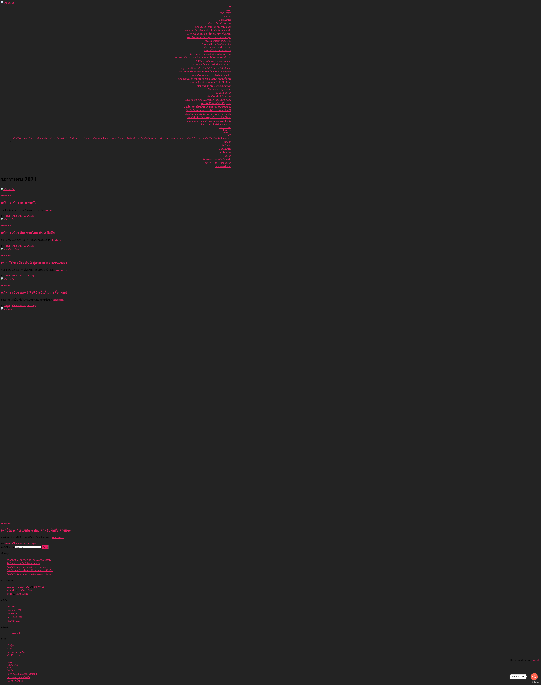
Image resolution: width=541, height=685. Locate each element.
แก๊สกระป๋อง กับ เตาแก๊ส (219, 23)
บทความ (227, 16)
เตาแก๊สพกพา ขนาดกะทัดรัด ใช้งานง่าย (211, 75)
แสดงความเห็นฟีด (16, 652)
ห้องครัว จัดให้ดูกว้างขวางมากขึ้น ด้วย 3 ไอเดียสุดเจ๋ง (205, 72)
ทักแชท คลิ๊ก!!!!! (223, 166)
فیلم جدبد (11, 590)
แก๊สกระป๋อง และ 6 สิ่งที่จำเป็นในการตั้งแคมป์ (209, 34)
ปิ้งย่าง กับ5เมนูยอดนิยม (219, 89)
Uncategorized (6, 195)
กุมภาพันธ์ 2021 (14, 617)
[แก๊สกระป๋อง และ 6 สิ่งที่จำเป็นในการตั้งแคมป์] (8, 279)
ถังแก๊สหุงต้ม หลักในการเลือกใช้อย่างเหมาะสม (208, 100)
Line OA (227, 130)
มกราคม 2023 (13, 606)
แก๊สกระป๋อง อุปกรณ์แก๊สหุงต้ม (216, 159)
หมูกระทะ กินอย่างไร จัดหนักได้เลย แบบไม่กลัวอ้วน (206, 68)
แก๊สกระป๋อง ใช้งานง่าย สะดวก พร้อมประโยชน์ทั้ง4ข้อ (204, 79)
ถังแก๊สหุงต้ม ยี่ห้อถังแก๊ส (219, 96)
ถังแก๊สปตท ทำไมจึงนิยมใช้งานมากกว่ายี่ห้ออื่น (208, 114)
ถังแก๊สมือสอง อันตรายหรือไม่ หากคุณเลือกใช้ (208, 110)
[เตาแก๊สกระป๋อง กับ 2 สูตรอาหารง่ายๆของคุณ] (10, 249)
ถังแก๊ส (227, 156)
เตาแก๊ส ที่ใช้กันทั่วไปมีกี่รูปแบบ (216, 103)
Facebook (226, 132)
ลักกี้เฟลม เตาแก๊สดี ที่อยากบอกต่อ (214, 124)
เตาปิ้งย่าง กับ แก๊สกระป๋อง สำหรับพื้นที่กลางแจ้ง (207, 30)
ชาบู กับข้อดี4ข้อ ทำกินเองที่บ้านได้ (214, 86)
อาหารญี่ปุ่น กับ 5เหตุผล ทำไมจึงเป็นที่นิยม (210, 82)
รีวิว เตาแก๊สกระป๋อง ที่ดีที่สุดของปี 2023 (212, 64)
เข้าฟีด (10, 648)
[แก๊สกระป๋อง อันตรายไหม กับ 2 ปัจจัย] (8, 219)
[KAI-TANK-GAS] (7, 3)
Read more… (49, 210)
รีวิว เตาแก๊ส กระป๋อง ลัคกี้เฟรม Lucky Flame (209, 54)
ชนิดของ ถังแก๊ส (223, 93)
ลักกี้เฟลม (226, 145)
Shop (228, 135)
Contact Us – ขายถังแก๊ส (217, 163)
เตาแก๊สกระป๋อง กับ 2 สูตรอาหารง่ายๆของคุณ (209, 37)
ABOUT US (225, 13)
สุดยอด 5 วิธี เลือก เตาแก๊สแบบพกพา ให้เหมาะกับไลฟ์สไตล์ (202, 57)
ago (24, 216)
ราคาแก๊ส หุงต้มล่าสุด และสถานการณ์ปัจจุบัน (209, 121)
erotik (9, 594)
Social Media (225, 127)
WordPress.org (13, 655)
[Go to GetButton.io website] (534, 682)
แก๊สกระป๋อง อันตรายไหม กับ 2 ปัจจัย (213, 27)
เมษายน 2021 (13, 614)
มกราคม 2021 (13, 621)
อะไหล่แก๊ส (225, 152)
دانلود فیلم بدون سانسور (18, 587)
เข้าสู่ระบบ (12, 645)
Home (227, 10)
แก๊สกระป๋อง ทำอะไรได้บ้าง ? (217, 47)
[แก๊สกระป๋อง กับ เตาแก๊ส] (8, 189)
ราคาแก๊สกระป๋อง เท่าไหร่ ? (217, 50)
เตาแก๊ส (227, 142)
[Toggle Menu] (230, 6)
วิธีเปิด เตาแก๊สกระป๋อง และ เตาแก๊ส (213, 61)
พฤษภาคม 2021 (14, 610)
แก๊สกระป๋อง (225, 20)
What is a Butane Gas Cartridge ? (216, 44)
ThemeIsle (535, 660)
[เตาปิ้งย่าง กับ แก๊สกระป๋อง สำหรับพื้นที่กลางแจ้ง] (212, 309)
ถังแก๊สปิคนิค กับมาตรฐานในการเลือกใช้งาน (209, 117)
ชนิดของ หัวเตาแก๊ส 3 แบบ (218, 41)
